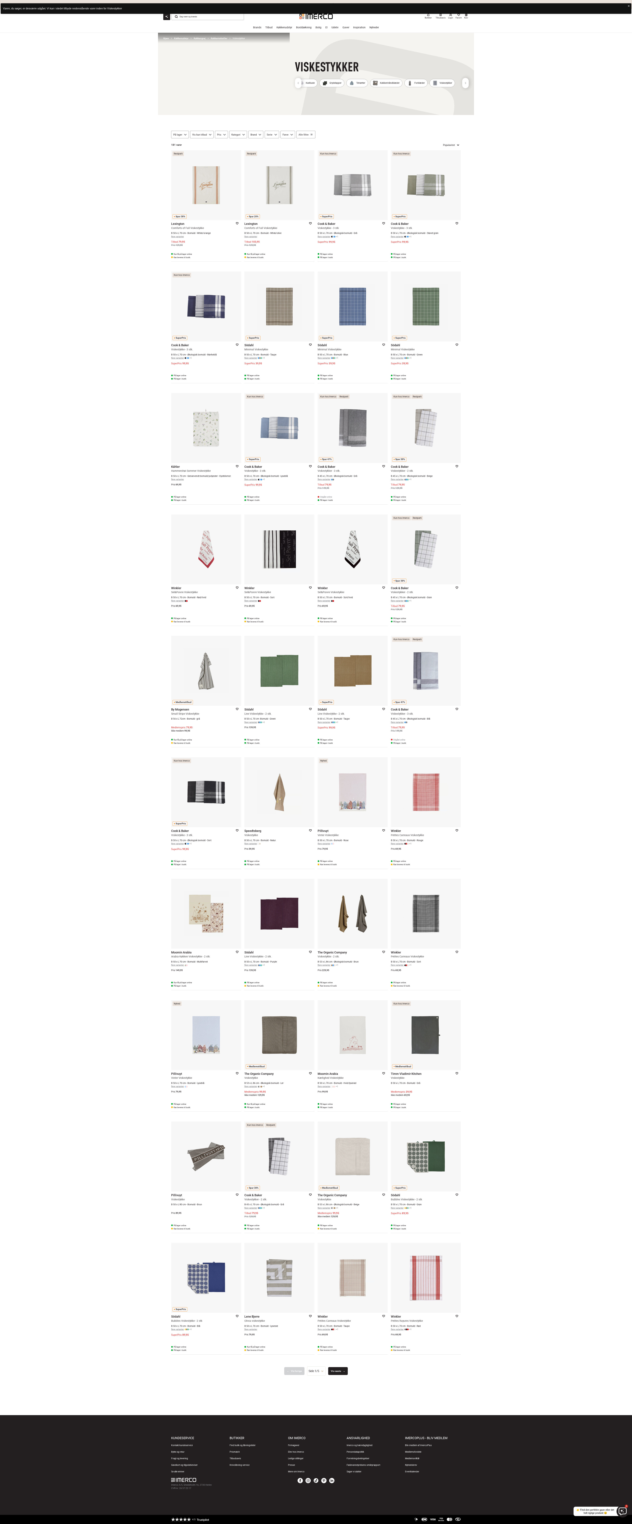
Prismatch (235, 1451)
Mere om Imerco (296, 1471)
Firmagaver (293, 1445)
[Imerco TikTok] (316, 1481)
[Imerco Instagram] (308, 1481)
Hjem (166, 38)
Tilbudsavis (235, 1458)
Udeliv (335, 27)
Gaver (345, 27)
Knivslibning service (240, 1464)
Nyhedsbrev (411, 1464)
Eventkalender (412, 1471)
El (326, 27)
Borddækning (304, 27)
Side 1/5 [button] (314, 1371)
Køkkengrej (200, 38)
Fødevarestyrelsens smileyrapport (363, 1464)
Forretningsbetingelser (358, 1458)
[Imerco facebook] (300, 1481)
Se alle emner (177, 1471)
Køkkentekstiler (219, 38)
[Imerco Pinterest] (324, 1481)
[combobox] (316, 1371)
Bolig (318, 27)
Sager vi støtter (354, 1471)
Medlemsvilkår (412, 1458)
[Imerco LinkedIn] (331, 1481)
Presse (291, 1464)
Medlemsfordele (413, 1451)
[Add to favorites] (237, 223)
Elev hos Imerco (296, 1451)
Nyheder (374, 27)
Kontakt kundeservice (182, 1445)
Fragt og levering (179, 1458)
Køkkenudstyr (284, 27)
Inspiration (359, 27)
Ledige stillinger (295, 1458)
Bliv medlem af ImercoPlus (418, 1445)
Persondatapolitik (355, 1451)
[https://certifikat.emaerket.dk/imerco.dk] (458, 1519)
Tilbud (269, 27)
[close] (629, 6)
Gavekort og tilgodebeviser (184, 1464)
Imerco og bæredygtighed (359, 1445)
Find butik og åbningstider (243, 1445)
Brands (257, 27)
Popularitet (449, 145)
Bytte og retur (177, 1451)
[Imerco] (219, 1480)
